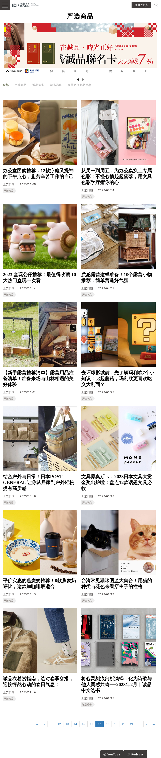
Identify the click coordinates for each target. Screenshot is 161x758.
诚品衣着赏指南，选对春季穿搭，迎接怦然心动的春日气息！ (38, 681)
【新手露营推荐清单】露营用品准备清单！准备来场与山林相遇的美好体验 (38, 378)
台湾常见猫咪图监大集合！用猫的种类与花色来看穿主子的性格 (116, 583)
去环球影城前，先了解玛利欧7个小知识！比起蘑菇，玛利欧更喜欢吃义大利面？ (117, 378)
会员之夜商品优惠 (79, 84)
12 (59, 724)
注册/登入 (141, 5)
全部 (6, 84)
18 (107, 724)
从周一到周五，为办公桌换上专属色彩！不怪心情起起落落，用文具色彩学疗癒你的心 (116, 176)
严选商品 (21, 84)
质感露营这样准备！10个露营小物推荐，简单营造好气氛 (116, 277)
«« (37, 724)
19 (115, 724)
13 (67, 724)
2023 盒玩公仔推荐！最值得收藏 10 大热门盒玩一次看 (39, 277)
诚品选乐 (56, 84)
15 (83, 724)
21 (131, 724)
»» (154, 724)
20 (123, 724)
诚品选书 (38, 84)
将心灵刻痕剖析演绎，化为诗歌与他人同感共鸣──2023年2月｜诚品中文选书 (116, 684)
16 (91, 724)
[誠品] (25, 4)
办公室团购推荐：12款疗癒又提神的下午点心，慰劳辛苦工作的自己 (38, 173)
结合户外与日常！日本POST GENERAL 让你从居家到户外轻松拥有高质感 (38, 482)
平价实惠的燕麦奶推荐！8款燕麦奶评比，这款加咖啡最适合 (39, 583)
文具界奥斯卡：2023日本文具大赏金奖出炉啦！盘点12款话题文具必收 (116, 482)
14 (75, 724)
